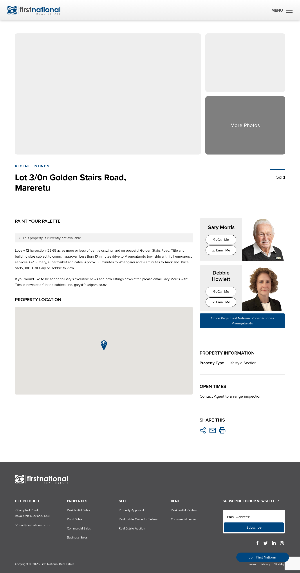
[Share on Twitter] (203, 430)
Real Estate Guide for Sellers (138, 519)
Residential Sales (78, 510)
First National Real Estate (57, 564)
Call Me (223, 239)
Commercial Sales (79, 528)
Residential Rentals (184, 510)
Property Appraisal (131, 510)
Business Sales (77, 537)
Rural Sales (74, 519)
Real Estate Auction (132, 528)
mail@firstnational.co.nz (34, 525)
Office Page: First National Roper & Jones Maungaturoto (242, 321)
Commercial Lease (183, 519)
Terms (252, 564)
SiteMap (279, 564)
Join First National (263, 557)
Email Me (222, 250)
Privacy (265, 564)
